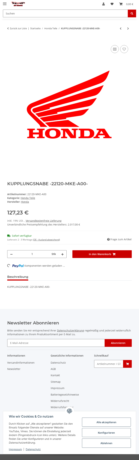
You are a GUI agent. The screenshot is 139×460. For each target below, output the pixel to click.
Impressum (15, 449)
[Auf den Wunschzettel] (124, 49)
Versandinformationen (21, 362)
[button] (103, 4)
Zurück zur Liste (18, 28)
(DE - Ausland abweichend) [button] (46, 239)
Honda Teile (28, 198)
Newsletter (13, 369)
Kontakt (55, 375)
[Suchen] (132, 13)
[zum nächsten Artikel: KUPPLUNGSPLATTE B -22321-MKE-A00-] (128, 28)
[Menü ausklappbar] (5, 2)
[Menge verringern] (11, 254)
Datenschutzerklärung (70, 330)
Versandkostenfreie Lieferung (44, 220)
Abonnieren (118, 343)
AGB (53, 369)
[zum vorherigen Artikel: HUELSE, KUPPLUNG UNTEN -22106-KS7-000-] (120, 28)
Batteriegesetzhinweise (65, 394)
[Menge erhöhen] (62, 254)
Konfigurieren (106, 432)
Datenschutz (33, 449)
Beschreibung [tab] (17, 277)
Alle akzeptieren (106, 422)
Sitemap (56, 381)
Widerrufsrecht (60, 401)
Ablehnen (106, 443)
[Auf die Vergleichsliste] (115, 49)
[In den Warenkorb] (10, 40)
